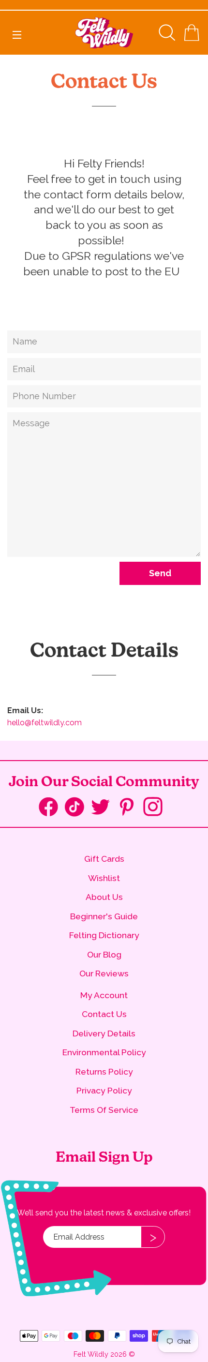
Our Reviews (104, 973)
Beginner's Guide (104, 916)
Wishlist (104, 878)
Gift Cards (104, 858)
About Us (104, 897)
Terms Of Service (104, 1110)
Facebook (52, 809)
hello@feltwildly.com (44, 722)
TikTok (78, 809)
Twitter (104, 808)
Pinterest (130, 808)
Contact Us (104, 1014)
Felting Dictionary (104, 935)
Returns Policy (104, 1071)
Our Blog (104, 954)
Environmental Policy (104, 1052)
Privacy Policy (104, 1090)
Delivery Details (104, 1033)
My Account (104, 995)
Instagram (156, 808)
